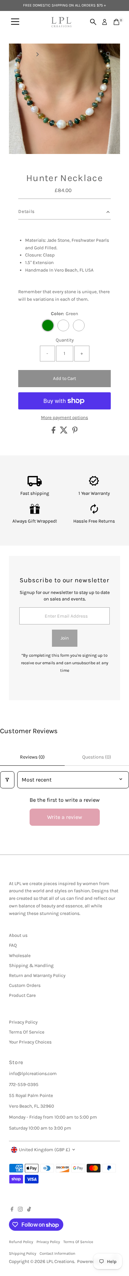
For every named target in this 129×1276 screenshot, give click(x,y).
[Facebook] (12, 1210)
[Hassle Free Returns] (94, 512)
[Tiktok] (29, 1210)
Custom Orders (25, 985)
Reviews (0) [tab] (32, 757)
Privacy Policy (23, 1022)
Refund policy (21, 1242)
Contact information (57, 1253)
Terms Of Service (26, 1032)
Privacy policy (48, 1242)
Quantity (65, 340)
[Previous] (20, 54)
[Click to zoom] (109, 54)
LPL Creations (60, 1261)
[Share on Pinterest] (75, 431)
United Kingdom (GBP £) (44, 1149)
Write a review (64, 817)
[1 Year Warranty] (94, 484)
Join (65, 638)
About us (18, 935)
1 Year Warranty (94, 493)
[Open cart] (116, 22)
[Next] (37, 54)
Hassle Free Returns (94, 521)
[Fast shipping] (35, 484)
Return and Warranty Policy (37, 975)
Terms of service (78, 1242)
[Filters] (7, 779)
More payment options (64, 417)
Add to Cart (64, 378)
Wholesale (20, 955)
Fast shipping (34, 493)
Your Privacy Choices (30, 1042)
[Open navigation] (15, 22)
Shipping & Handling (31, 965)
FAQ (13, 945)
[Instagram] (20, 1210)
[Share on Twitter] (64, 431)
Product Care (22, 995)
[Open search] (93, 22)
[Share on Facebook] (54, 431)
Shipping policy (22, 1253)
